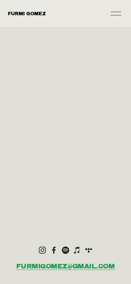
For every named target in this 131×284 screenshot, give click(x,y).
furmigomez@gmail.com (65, 266)
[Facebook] (54, 250)
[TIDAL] (88, 250)
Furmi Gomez (27, 13)
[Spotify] (65, 250)
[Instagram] (42, 250)
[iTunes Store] (77, 250)
